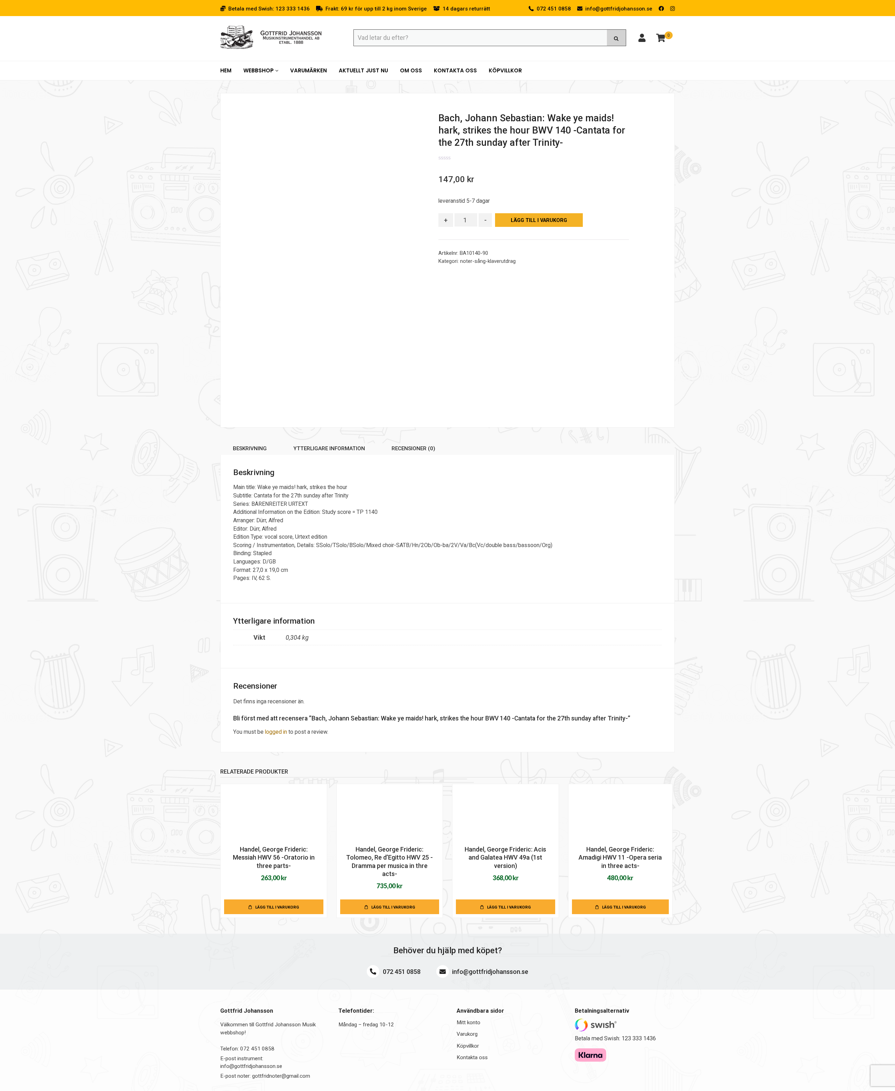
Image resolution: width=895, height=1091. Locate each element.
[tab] (249, 450)
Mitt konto (468, 1022)
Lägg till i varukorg (539, 220)
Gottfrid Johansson (271, 37)
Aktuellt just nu (363, 70)
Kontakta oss (455, 70)
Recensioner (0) (413, 448)
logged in (276, 731)
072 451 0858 (401, 971)
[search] (616, 38)
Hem (225, 70)
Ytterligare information (329, 448)
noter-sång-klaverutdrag (488, 261)
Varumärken (308, 70)
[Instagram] (672, 9)
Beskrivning (250, 448)
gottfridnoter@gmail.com (281, 1076)
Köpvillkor (505, 70)
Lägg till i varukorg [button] (277, 907)
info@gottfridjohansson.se (489, 971)
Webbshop (259, 70)
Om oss (411, 70)
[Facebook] (661, 9)
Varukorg (467, 1034)
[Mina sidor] (641, 39)
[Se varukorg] (660, 39)
